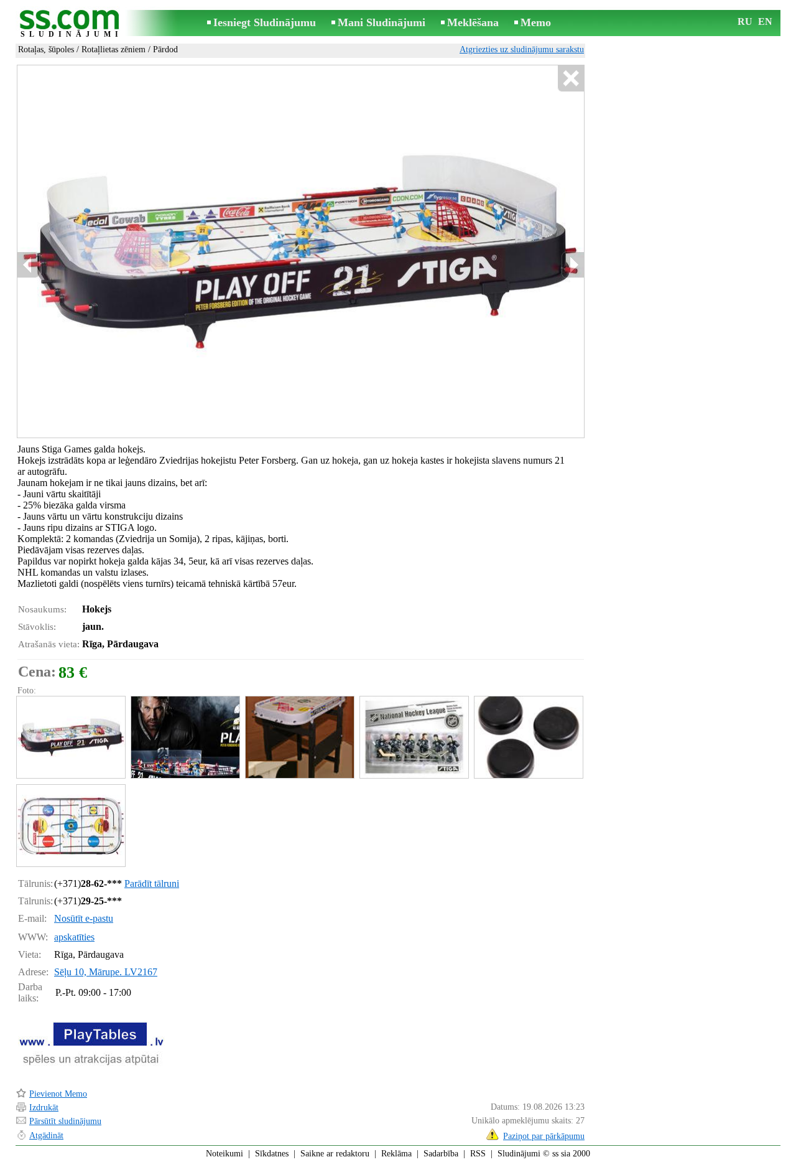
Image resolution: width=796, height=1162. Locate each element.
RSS (478, 1153)
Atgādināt (46, 1135)
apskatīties (74, 937)
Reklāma (396, 1153)
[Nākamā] (573, 264)
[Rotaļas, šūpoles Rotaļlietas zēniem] (70, 737)
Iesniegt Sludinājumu (264, 22)
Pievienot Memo (58, 1094)
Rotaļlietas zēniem (113, 49)
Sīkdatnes (272, 1153)
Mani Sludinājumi (381, 22)
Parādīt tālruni (151, 883)
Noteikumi (224, 1153)
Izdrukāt (43, 1107)
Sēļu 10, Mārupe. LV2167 (105, 972)
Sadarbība (440, 1153)
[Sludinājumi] (71, 24)
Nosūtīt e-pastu (83, 918)
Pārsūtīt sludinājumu (65, 1121)
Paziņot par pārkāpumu (544, 1136)
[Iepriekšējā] (28, 264)
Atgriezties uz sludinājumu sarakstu (522, 49)
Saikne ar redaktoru (334, 1153)
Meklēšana (473, 22)
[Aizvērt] (570, 78)
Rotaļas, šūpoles (46, 49)
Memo (536, 22)
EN (765, 21)
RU (745, 21)
